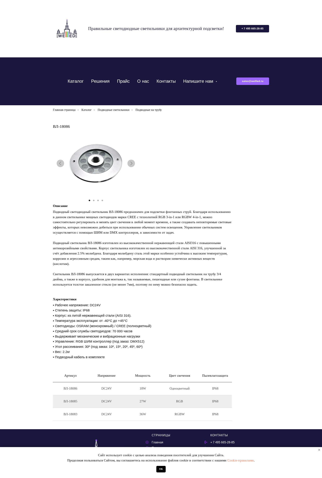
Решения (100, 81)
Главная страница (64, 109)
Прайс (123, 81)
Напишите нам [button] (199, 81)
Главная (157, 442)
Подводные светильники (114, 109)
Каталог (76, 81)
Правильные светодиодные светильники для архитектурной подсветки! (156, 28)
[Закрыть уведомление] (319, 450)
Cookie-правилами (240, 460)
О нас (143, 81)
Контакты (166, 81)
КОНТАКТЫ (219, 435)
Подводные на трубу (148, 109)
